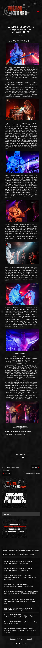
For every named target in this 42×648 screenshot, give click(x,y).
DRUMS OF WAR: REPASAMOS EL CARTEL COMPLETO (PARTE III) (18, 609)
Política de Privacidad (24, 639)
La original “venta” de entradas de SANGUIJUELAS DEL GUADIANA (16, 585)
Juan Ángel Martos (22, 40)
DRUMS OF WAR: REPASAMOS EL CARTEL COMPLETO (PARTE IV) (18, 569)
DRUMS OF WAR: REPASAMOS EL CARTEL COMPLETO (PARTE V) (18, 563)
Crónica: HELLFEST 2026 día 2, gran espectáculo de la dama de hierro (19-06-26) (20, 616)
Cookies (13, 639)
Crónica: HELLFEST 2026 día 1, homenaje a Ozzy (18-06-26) (20, 623)
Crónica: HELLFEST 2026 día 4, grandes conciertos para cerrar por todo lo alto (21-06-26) (20, 577)
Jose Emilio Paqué (27, 42)
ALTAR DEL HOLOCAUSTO (14, 71)
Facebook (16, 428)
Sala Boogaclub (26, 82)
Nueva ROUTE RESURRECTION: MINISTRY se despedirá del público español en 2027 (19, 600)
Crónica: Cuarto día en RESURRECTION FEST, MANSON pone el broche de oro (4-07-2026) (19, 629)
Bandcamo (25, 428)
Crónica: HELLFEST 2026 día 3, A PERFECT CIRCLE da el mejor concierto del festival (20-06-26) (21, 592)
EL (36, 69)
